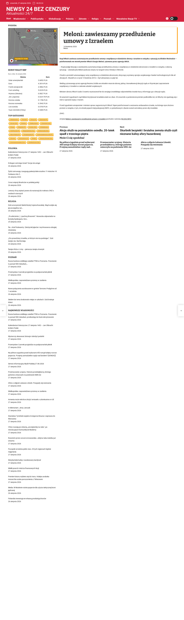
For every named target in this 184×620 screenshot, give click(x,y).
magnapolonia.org (28, 131)
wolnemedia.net (43, 131)
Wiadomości (19, 19)
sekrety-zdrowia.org (46, 138)
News (65, 48)
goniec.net (32, 127)
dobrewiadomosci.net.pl (44, 134)
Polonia (69, 19)
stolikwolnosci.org (34, 142)
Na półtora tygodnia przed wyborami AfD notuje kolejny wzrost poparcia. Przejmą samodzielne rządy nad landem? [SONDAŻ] (77, 146)
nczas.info (14, 123)
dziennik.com (46, 123)
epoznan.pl (43, 119)
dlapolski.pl (21, 127)
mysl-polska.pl (15, 134)
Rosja (12, 127)
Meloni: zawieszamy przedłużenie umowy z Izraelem (86, 119)
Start (8, 18)
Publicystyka (37, 19)
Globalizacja (55, 19)
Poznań (107, 19)
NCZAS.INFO (126, 119)
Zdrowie (82, 19)
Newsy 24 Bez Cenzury (38, 9)
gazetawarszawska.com (18, 142)
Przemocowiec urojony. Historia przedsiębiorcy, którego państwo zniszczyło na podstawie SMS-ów (116, 144)
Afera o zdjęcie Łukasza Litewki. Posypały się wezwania (156, 143)
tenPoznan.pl (15, 131)
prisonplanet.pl (23, 138)
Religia (95, 19)
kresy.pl (33, 119)
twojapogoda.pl (28, 134)
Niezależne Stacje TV (126, 19)
